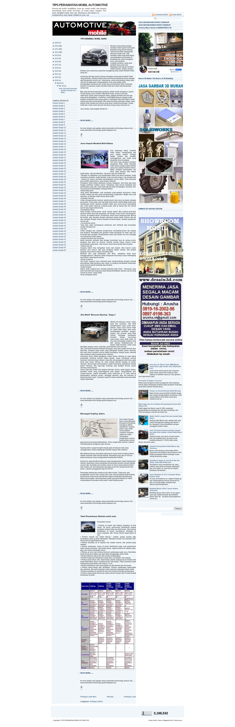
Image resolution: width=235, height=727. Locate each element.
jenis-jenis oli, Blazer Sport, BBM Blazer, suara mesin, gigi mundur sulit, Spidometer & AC (165, 366)
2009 (57, 43)
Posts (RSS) (176, 15)
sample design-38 (59, 204)
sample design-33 (59, 190)
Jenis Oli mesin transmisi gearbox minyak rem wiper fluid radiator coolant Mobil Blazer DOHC (166, 432)
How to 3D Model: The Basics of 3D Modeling (155, 78)
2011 (57, 49)
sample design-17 (59, 147)
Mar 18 (61, 86)
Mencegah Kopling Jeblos (92, 414)
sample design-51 (59, 239)
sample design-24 (59, 166)
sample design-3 (59, 108)
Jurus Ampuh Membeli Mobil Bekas (96, 143)
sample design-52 (59, 242)
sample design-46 (59, 226)
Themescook (177, 720)
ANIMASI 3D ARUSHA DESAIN (150, 209)
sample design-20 (59, 155)
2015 (57, 58)
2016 (57, 62)
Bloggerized (167, 720)
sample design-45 (59, 223)
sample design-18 (59, 149)
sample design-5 (59, 114)
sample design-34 (59, 193)
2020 (57, 71)
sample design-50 (59, 237)
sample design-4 (59, 111)
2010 (57, 46)
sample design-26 (59, 171)
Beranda (110, 697)
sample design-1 (59, 103)
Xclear (155, 720)
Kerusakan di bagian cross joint (150, 381)
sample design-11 (59, 130)
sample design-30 (59, 182)
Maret (59, 83)
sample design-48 (59, 231)
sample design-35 (59, 196)
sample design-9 (59, 125)
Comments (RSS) (161, 15)
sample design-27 (59, 174)
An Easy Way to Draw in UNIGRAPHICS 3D (154, 28)
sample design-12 (59, 133)
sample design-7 (59, 119)
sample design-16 (59, 144)
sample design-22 (59, 160)
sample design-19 (59, 152)
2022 (57, 77)
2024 (57, 80)
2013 (57, 55)
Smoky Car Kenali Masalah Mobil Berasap (165, 391)
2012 (57, 52)
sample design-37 (59, 201)
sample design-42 (59, 215)
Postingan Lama (130, 697)
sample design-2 (59, 106)
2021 (57, 74)
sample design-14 (59, 138)
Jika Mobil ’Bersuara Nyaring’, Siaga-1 (98, 315)
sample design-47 (59, 228)
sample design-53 (59, 245)
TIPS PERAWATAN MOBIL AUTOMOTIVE (80, 5)
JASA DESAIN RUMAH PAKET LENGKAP (154, 25)
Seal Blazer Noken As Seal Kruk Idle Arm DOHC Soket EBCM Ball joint (165, 461)
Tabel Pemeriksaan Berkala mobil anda (98, 516)
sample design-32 (59, 187)
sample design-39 (59, 207)
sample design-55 (59, 250)
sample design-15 (59, 141)
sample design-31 (59, 185)
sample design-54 (59, 247)
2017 (57, 65)
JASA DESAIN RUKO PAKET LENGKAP (153, 22)
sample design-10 (59, 128)
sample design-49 (59, 234)
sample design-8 (59, 122)
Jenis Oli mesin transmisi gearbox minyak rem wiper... (68, 90)
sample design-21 (59, 158)
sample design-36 (59, 198)
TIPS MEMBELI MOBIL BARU (93, 39)
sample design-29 (59, 179)
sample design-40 (59, 209)
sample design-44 (59, 220)
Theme (159, 720)
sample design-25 (59, 168)
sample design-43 (59, 217)
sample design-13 (59, 136)
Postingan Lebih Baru (88, 697)
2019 (57, 68)
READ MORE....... (86, 120)
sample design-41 (59, 212)
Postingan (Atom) (96, 701)
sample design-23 (59, 163)
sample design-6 (59, 117)
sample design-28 (59, 177)
